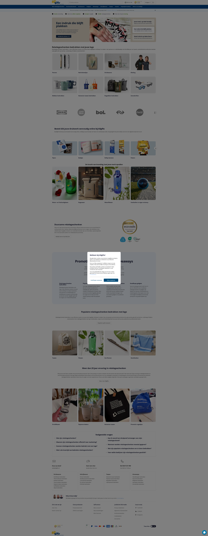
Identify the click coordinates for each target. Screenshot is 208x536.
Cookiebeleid (93, 274)
